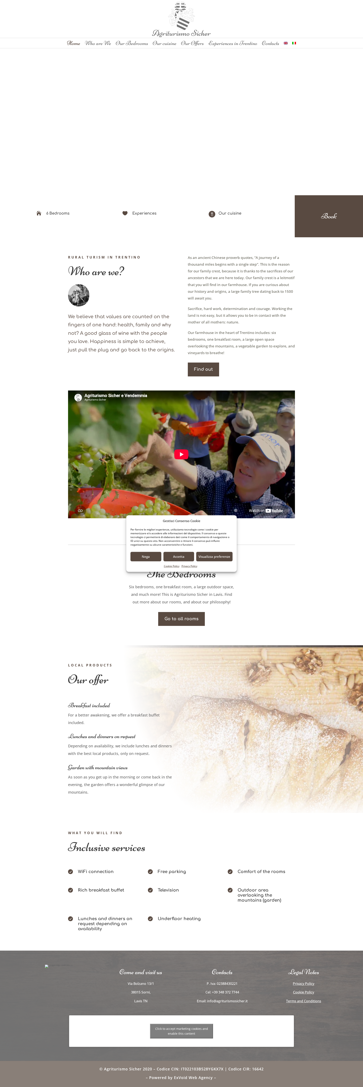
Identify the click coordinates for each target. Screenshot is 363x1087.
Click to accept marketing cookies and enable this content (181, 1031)
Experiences (144, 213)
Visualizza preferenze (214, 556)
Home (73, 44)
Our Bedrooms (132, 44)
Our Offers (192, 44)
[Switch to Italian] (294, 44)
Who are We (98, 44)
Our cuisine (164, 44)
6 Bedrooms (58, 213)
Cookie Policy (171, 566)
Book (329, 216)
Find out (203, 369)
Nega (146, 556)
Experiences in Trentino (232, 44)
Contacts (270, 44)
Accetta (178, 556)
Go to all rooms (181, 618)
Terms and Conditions (303, 1001)
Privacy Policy (189, 566)
